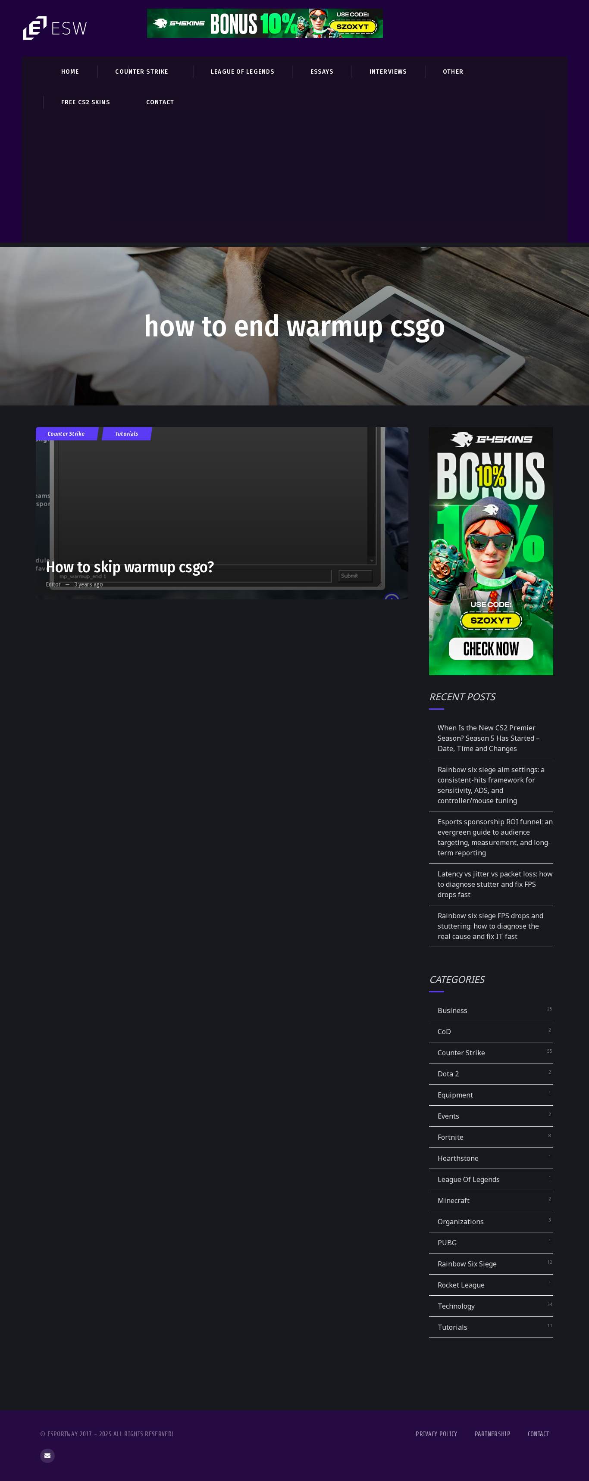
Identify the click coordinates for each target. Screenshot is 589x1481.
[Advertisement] (294, 182)
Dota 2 (448, 1074)
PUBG (447, 1242)
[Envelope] (47, 1456)
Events (448, 1116)
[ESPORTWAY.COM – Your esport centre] (56, 28)
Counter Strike (66, 433)
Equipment (455, 1095)
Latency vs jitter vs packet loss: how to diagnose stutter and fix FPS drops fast (495, 884)
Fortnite (451, 1137)
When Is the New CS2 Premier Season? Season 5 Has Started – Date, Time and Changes (489, 738)
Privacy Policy (436, 1434)
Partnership (493, 1434)
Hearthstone (458, 1158)
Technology (456, 1306)
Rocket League (461, 1285)
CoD (444, 1031)
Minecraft (454, 1200)
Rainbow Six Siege (467, 1264)
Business (452, 1010)
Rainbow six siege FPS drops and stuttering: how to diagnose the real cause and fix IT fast (490, 926)
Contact (538, 1434)
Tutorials (127, 433)
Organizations (461, 1221)
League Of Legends (469, 1179)
